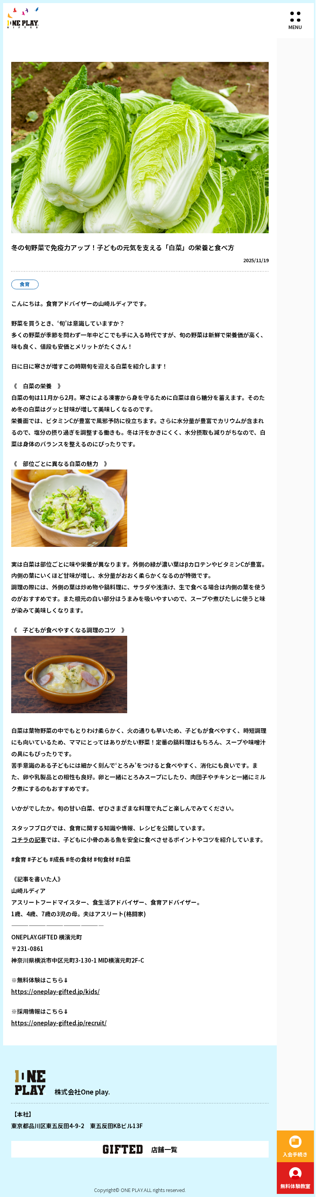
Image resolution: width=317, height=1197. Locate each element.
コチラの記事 (28, 839)
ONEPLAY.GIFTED (23, 17)
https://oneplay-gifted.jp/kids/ (55, 991)
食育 (25, 284)
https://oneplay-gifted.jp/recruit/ (59, 1023)
